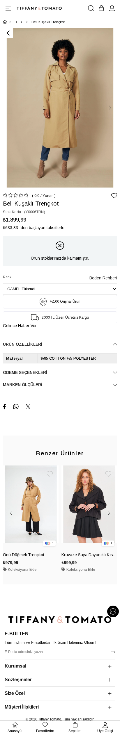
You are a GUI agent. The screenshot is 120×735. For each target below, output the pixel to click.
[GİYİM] (16, 22)
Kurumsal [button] (15, 665)
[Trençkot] (27, 22)
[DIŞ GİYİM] (21, 22)
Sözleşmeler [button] (18, 679)
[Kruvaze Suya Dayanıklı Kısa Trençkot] (89, 507)
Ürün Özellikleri (22, 344)
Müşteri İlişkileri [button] (22, 706)
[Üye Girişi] (112, 8)
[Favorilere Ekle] (114, 196)
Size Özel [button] (15, 693)
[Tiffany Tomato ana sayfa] (60, 620)
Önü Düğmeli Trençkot (23, 554)
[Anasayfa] (10, 22)
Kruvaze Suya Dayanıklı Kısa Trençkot (89, 554)
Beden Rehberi (103, 278)
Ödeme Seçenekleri (25, 372)
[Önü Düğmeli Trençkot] (31, 507)
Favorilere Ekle (50, 474)
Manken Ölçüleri (22, 384)
